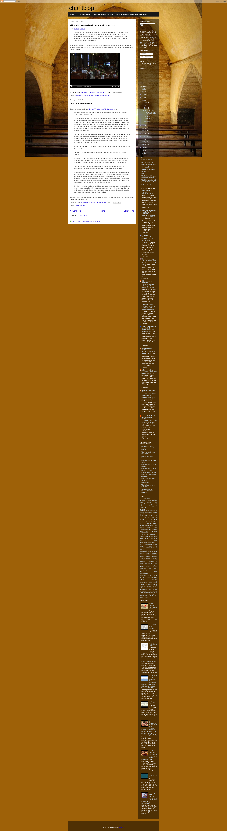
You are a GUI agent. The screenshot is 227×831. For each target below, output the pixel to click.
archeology (151, 506)
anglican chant (151, 502)
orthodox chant (152, 563)
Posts (144, 53)
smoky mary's (152, 586)
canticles (155, 513)
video (107, 95)
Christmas (154, 522)
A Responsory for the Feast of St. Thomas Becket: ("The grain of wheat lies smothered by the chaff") (149, 728)
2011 (143, 136)
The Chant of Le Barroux (147, 191)
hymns (149, 544)
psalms (142, 577)
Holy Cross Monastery (148, 478)
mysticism (142, 561)
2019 (143, 92)
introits (148, 548)
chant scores (148, 519)
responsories (144, 581)
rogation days (153, 581)
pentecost (143, 568)
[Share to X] (117, 92)
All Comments (146, 56)
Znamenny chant (144, 597)
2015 (143, 125)
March (145, 108)
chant (146, 515)
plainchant (154, 570)
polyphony (144, 574)
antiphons (143, 506)
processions (143, 575)
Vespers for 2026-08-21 (148, 193)
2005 (143, 153)
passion (101, 95)
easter (155, 529)
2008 (143, 144)
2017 (143, 97)
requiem (142, 579)
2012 (143, 133)
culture (148, 527)
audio (77, 95)
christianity (147, 522)
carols (141, 515)
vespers (145, 595)
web (156, 595)
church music (152, 524)
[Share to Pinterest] (121, 92)
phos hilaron (153, 568)
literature (150, 551)
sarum (155, 582)
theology (155, 591)
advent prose (153, 499)
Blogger (121, 827)
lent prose (146, 550)
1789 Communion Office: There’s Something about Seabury (149, 262)
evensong (154, 533)
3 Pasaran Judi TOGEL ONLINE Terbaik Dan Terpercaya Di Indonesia (149, 307)
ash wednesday (152, 507)
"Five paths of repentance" (81, 103)
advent (147, 499)
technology (143, 591)
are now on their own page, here (148, 38)
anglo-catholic (153, 504)
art (156, 506)
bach (147, 510)
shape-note (142, 586)
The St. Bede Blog (148, 259)
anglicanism (143, 504)
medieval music (145, 558)
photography (143, 570)
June (145, 102)
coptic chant (154, 525)
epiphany (154, 531)
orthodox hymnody (146, 565)
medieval (154, 556)
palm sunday (95, 95)
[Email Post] (109, 92)
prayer (155, 573)
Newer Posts (75, 211)
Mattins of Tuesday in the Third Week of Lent (102, 109)
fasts (145, 535)
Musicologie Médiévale (148, 164)
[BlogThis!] (116, 92)
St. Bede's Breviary (147, 167)
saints (150, 582)
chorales (142, 522)
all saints (142, 500)
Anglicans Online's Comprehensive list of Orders (148, 447)
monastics (154, 558)
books (150, 512)
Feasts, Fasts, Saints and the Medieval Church (148, 417)
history (141, 542)
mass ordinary (151, 555)
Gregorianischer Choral (147, 349)
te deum (155, 589)
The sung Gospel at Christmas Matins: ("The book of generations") (149, 798)
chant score (154, 517)
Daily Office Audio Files (148, 661)
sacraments (143, 582)
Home (72, 14)
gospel (141, 538)
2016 (143, 100)
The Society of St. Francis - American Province (147, 490)
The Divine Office (84, 14)
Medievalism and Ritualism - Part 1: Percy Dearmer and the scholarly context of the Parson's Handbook (149, 395)
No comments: (101, 92)
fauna (148, 535)
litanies (145, 551)
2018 (143, 94)
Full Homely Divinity (147, 162)
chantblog (81, 8)
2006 (143, 150)
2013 (143, 131)
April (145, 105)
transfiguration (148, 592)
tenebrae (149, 591)
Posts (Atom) (83, 215)
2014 (143, 128)
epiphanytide (144, 533)
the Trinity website (79, 29)
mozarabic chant (145, 560)
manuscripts (143, 553)
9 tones (142, 499)
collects (142, 525)
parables (148, 566)
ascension (143, 507)
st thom (147, 587)
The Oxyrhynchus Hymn (153, 775)
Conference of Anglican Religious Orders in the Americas (148, 474)
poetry (155, 571)
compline (148, 525)
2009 (143, 142)
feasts (81, 95)
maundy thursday (145, 556)
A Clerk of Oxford (147, 370)
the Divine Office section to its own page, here (148, 42)
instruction (142, 548)
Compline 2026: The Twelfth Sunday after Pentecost (147, 240)
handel (155, 540)
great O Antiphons (151, 538)
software (142, 587)
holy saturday (147, 542)
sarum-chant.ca (146, 184)
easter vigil (144, 531)
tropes (141, 595)
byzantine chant (145, 513)
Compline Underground (146, 236)
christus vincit (143, 524)
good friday (154, 536)
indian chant (153, 546)
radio (148, 577)
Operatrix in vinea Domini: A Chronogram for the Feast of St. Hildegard (149, 285)
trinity (155, 592)
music (155, 560)
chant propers (153, 515)
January (146, 122)
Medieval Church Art (148, 390)
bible (146, 512)
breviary (155, 512)
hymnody (143, 544)
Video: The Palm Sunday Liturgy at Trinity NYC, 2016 (92, 25)
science (142, 584)
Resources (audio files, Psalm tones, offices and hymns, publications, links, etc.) (121, 14)
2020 (143, 89)
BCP (143, 512)
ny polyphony (150, 561)
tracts (141, 592)
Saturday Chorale (147, 304)
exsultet (142, 535)
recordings (154, 577)
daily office (78, 205)
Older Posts (129, 211)
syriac (150, 589)
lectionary (154, 548)
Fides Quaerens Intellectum (147, 281)
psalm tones (152, 575)
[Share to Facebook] (119, 92)
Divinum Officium (146, 160)
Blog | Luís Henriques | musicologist (149, 327)
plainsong (142, 571)
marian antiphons (152, 553)
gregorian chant (146, 540)
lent (83, 205)
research (154, 579)
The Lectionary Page (148, 169)
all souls (148, 500)
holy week (87, 95)
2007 (143, 147)
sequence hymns (151, 584)
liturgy (155, 551)
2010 (143, 139)
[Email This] (114, 92)
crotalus (142, 527)
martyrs (142, 555)
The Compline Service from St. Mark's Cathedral (149, 212)
